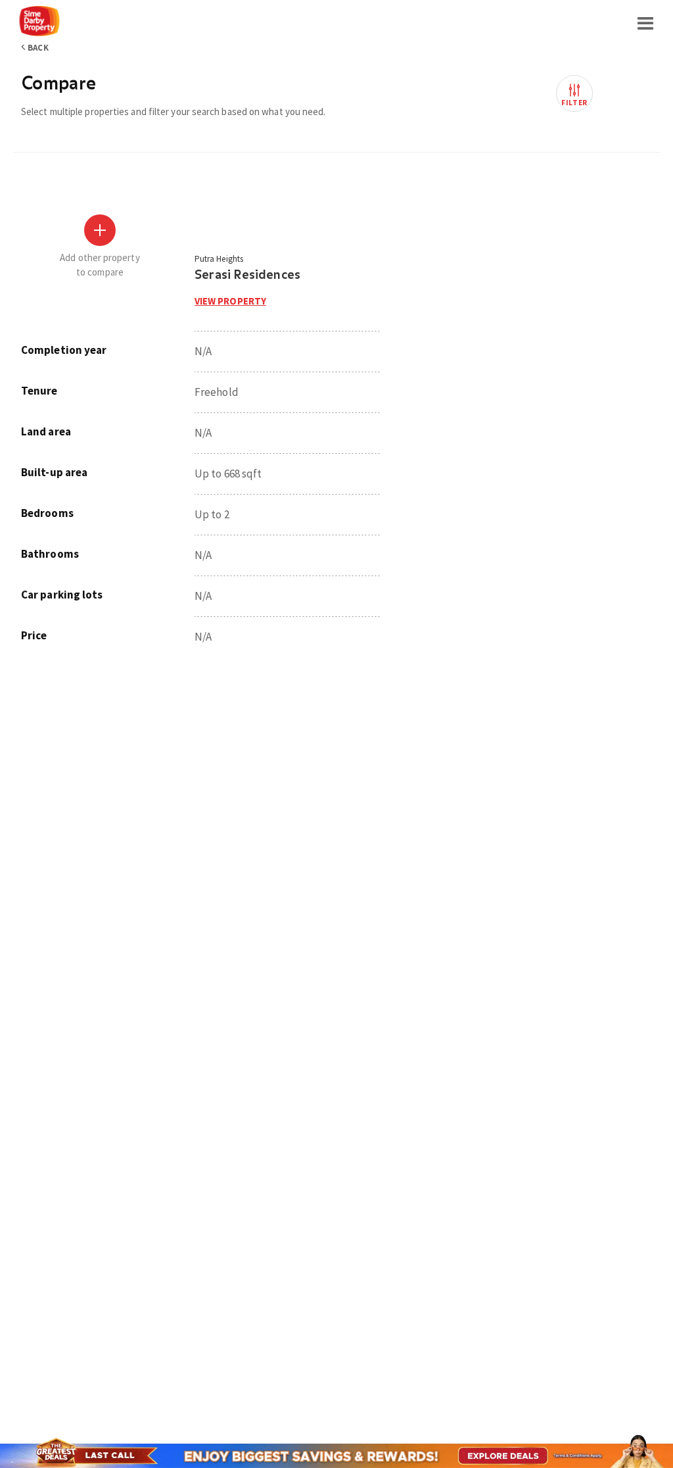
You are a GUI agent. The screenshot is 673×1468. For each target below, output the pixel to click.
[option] (108, 409)
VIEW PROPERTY (230, 301)
